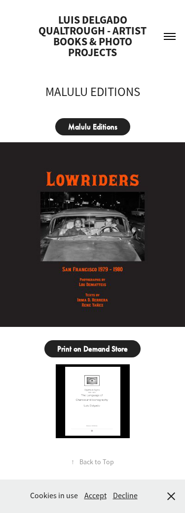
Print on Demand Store (92, 348)
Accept (95, 496)
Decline (125, 496)
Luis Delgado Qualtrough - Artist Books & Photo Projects (93, 36)
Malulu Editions (92, 126)
